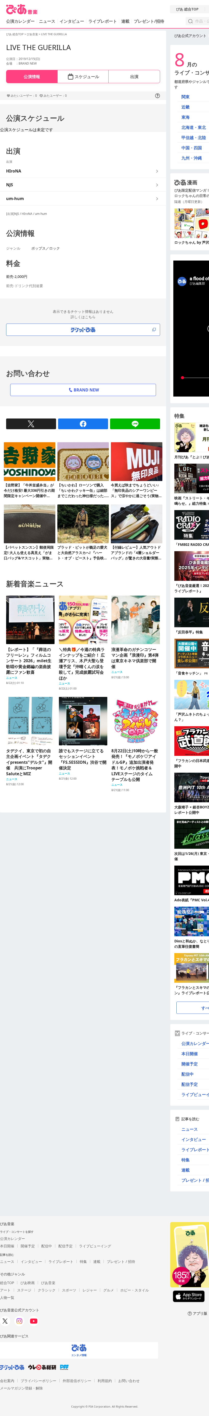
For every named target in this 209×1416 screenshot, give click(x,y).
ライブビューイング (95, 1245)
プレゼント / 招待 (121, 1261)
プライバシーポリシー (38, 1380)
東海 (185, 117)
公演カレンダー (12, 1238)
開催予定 (28, 1245)
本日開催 (7, 1245)
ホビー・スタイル (134, 1290)
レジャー (90, 1290)
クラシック (47, 1290)
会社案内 (7, 1380)
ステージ (24, 1290)
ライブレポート (102, 21)
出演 (134, 76)
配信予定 (65, 1245)
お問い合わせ (129, 1380)
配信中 (46, 1245)
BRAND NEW (86, 390)
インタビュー (72, 21)
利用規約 (105, 1380)
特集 (83, 1261)
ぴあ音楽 (32, 34)
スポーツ (69, 1290)
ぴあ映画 (27, 1282)
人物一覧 (7, 1297)
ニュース (47, 21)
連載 (125, 21)
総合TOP (7, 1282)
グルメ (108, 1290)
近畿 (185, 107)
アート (5, 1290)
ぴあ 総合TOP (187, 9)
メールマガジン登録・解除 (21, 1388)
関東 (185, 97)
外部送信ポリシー (77, 1380)
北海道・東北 (193, 127)
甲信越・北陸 (193, 137)
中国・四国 (191, 148)
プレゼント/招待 (149, 21)
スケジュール (87, 76)
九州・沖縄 (191, 158)
